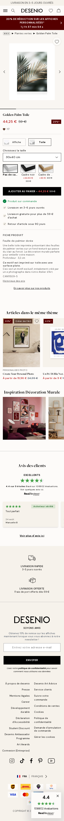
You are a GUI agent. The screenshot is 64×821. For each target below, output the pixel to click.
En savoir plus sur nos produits (32, 288)
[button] (46, 805)
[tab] (8, 107)
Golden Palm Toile (47, 33)
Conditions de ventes (47, 705)
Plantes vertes (23, 33)
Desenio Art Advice (45, 683)
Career (26, 701)
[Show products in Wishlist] (51, 10)
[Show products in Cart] (59, 10)
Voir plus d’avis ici (32, 535)
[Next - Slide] (60, 72)
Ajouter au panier (31, 191)
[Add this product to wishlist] (57, 41)
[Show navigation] (5, 10)
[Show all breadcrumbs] (6, 33)
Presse (26, 689)
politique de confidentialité (32, 668)
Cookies (39, 711)
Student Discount (19, 728)
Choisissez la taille (14, 150)
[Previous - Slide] (4, 72)
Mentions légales (20, 695)
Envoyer (32, 660)
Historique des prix (14, 280)
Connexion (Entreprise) (16, 750)
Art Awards (23, 744)
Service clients (43, 689)
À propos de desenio (17, 683)
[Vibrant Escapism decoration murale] (24, 418)
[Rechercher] (13, 10)
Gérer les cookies (44, 736)
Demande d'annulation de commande (47, 729)
